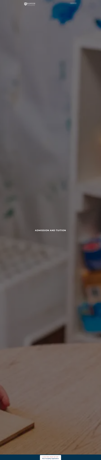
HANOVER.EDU (73, 3)
